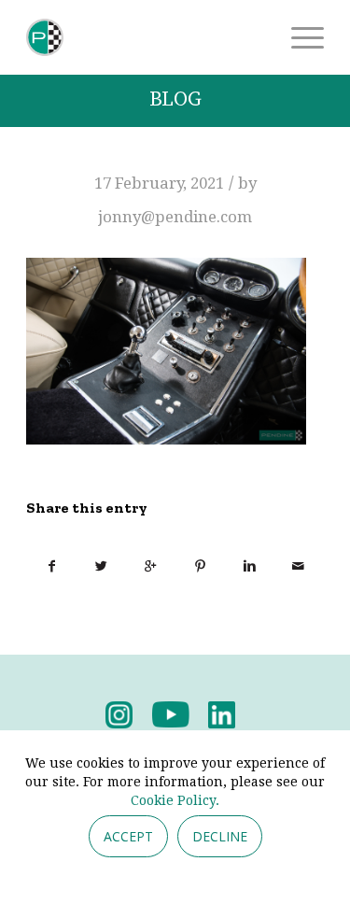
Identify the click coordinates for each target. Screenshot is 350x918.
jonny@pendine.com (175, 216)
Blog (175, 99)
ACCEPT (128, 836)
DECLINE (219, 836)
